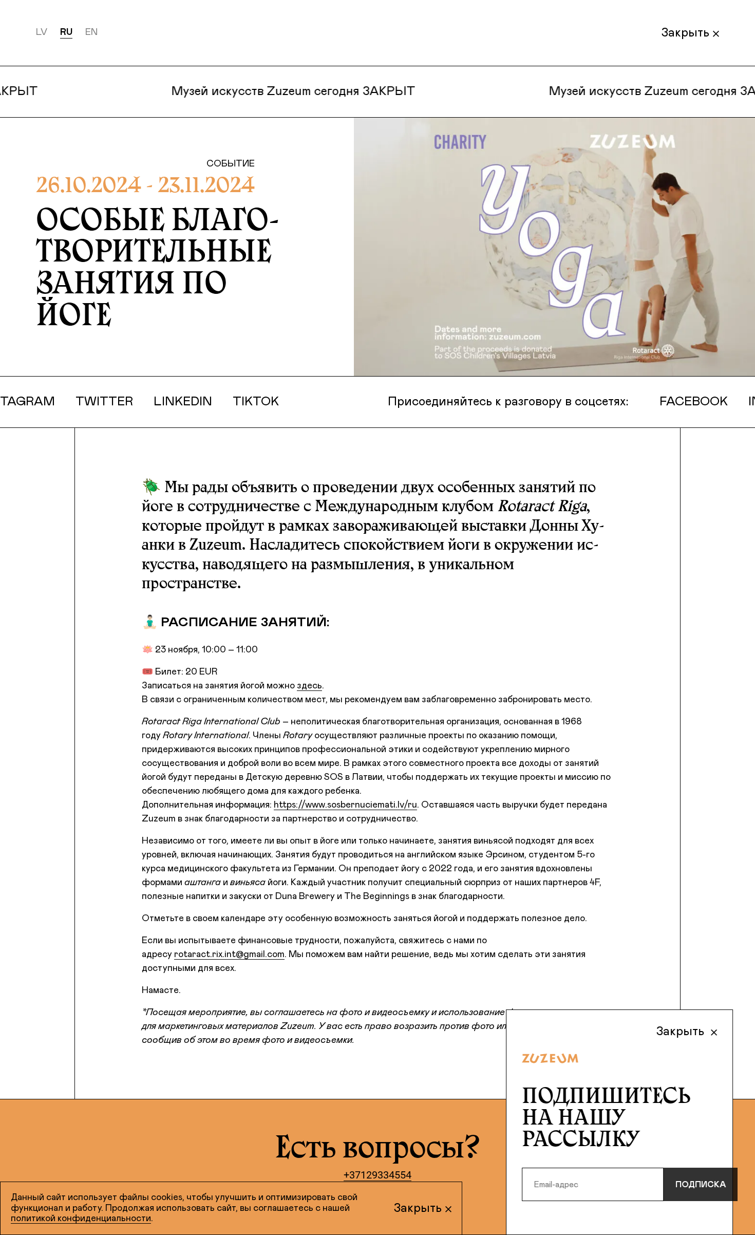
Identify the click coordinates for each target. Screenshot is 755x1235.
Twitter (137, 402)
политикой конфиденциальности (81, 1218)
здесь (309, 685)
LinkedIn (215, 402)
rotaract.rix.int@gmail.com (229, 954)
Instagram (50, 402)
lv (41, 32)
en (91, 32)
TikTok (289, 402)
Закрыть (685, 33)
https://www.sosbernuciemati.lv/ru (345, 805)
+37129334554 (377, 1175)
